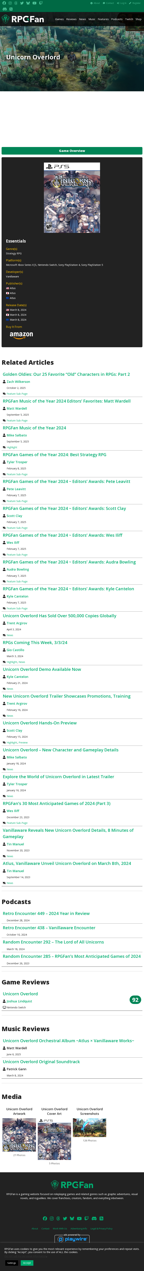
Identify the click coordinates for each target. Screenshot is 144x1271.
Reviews (71, 19)
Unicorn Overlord (20, 994)
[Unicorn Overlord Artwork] (19, 1135)
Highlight (12, 447)
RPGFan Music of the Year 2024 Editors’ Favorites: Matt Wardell (67, 401)
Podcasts (117, 19)
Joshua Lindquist (19, 1001)
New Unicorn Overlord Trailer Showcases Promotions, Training (66, 696)
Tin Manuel (15, 844)
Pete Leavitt (16, 489)
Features (103, 19)
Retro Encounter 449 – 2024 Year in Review (46, 913)
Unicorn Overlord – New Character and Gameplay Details (61, 750)
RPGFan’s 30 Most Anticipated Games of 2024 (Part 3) (56, 803)
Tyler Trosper (17, 462)
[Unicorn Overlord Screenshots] (89, 1127)
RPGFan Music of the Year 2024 (34, 428)
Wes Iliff (13, 542)
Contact (110, 3)
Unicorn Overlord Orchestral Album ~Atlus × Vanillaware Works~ (68, 1040)
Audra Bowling (18, 569)
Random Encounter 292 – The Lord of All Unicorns (53, 942)
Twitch (129, 19)
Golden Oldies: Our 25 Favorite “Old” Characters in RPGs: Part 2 (66, 374)
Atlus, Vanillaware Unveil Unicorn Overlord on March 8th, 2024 (67, 863)
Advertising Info (79, 1228)
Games (59, 19)
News (82, 19)
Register (137, 3)
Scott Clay (14, 516)
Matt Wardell (17, 408)
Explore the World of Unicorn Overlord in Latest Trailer (58, 776)
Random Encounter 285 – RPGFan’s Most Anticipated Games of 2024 (72, 956)
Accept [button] (27, 1262)
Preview (23, 742)
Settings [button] (11, 1262)
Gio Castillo (15, 650)
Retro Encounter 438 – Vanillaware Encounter (49, 927)
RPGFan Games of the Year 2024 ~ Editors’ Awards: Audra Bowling (69, 562)
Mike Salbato (17, 435)
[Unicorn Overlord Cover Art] (54, 1139)
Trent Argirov (17, 623)
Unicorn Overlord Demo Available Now (42, 669)
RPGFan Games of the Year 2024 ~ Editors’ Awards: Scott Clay (64, 508)
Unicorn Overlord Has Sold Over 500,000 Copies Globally (59, 615)
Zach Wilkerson (18, 381)
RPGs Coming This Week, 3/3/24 (35, 642)
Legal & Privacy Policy (101, 1228)
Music (92, 19)
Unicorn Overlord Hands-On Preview (40, 723)
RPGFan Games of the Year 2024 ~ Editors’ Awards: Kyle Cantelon (68, 589)
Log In (123, 3)
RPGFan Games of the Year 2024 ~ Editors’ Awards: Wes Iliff (62, 535)
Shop (139, 19)
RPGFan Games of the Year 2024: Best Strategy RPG (54, 454)
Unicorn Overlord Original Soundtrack (41, 1061)
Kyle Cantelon (17, 596)
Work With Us (60, 1228)
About (97, 3)
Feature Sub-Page (17, 393)
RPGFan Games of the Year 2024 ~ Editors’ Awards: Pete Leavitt (66, 481)
